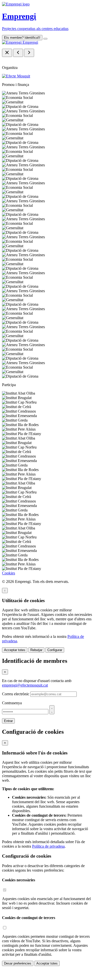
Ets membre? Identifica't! (22, 37)
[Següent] (29, 53)
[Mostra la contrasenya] (51, 709)
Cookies (8, 573)
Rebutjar (36, 650)
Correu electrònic (15, 694)
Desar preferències (17, 963)
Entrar (8, 721)
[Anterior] (18, 53)
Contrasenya (12, 703)
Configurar (54, 650)
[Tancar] (7, 53)
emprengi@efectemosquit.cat (25, 685)
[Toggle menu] (45, 38)
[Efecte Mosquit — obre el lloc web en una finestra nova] (16, 76)
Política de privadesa (48, 846)
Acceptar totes (14, 650)
